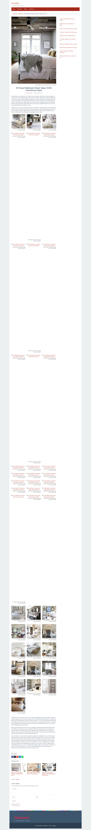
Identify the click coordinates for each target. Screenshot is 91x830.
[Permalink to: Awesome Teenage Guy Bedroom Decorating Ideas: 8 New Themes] (49, 767)
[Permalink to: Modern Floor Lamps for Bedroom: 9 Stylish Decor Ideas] (18, 767)
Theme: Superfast (52, 825)
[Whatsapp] (22, 757)
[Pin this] (17, 757)
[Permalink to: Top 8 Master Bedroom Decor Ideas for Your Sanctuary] (34, 767)
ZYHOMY (15, 3)
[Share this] (12, 757)
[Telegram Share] (20, 757)
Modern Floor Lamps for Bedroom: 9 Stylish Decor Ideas (17, 774)
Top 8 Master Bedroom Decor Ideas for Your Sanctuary (33, 773)
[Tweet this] (15, 757)
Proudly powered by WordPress (41, 825)
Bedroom (17, 779)
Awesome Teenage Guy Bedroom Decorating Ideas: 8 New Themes (48, 774)
